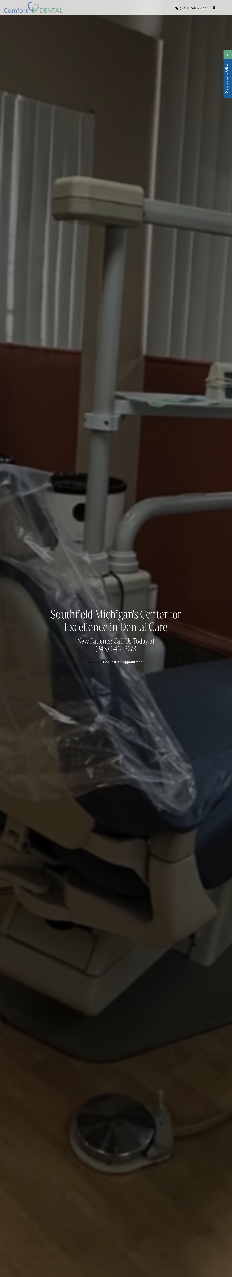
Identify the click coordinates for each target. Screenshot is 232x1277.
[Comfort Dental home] (33, 7)
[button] (223, 7)
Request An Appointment (123, 662)
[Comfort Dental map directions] (214, 8)
